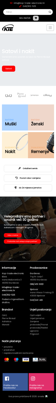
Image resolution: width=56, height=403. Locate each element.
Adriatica (6, 321)
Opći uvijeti (35, 315)
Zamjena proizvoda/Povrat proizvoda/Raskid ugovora (39, 326)
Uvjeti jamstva (37, 318)
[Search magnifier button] (50, 12)
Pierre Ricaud (8, 318)
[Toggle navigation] (50, 28)
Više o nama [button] (12, 235)
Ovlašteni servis (30, 168)
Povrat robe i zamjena (30, 178)
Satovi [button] (8, 68)
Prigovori (34, 334)
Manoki (5, 324)
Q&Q (4, 315)
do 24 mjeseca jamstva (29, 187)
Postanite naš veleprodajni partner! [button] (22, 241)
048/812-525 (29, 6)
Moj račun (24, 18)
